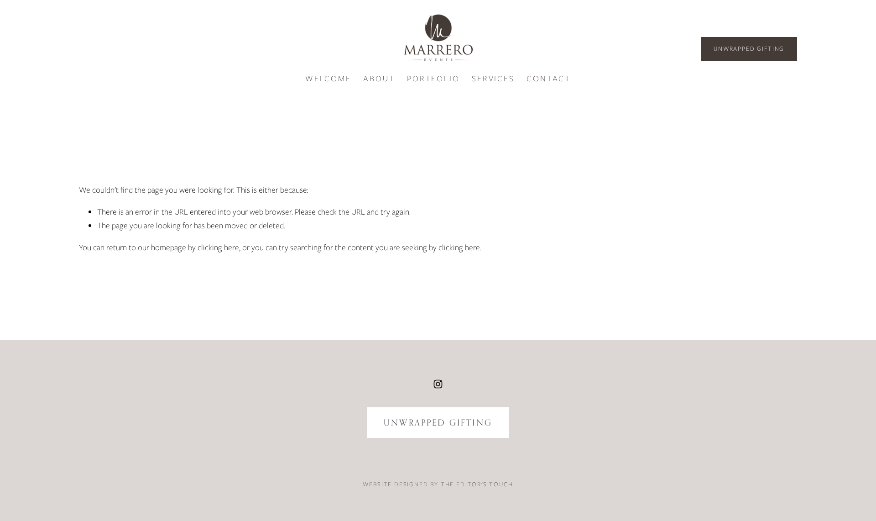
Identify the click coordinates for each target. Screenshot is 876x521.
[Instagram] (438, 384)
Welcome (328, 78)
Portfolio (433, 78)
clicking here (218, 247)
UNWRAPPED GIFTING (749, 48)
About (379, 78)
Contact (549, 78)
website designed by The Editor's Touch (438, 484)
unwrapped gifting (438, 422)
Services (493, 78)
